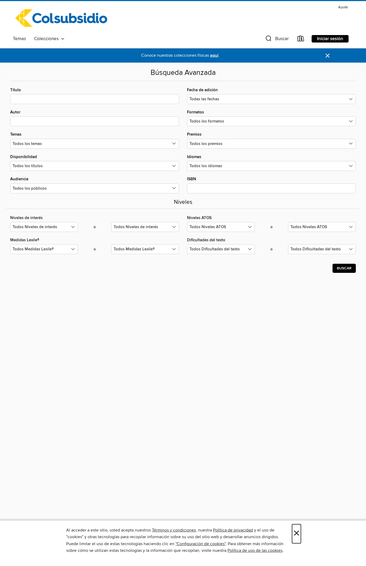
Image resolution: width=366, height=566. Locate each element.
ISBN (191, 179)
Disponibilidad (23, 156)
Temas (19, 39)
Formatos (195, 112)
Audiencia (19, 179)
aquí (214, 55)
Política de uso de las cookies (254, 550)
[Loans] (301, 40)
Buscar (344, 268)
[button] (276, 40)
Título (15, 90)
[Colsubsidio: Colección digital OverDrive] (61, 18)
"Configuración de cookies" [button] (200, 543)
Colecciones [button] (47, 39)
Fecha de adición (202, 90)
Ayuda (343, 7)
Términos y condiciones (174, 530)
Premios (194, 134)
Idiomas (194, 156)
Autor (15, 112)
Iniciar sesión (330, 39)
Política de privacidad (233, 530)
